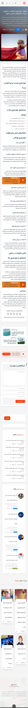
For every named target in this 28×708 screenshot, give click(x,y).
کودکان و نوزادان (18, 29)
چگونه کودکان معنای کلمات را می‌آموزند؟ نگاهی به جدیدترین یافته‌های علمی (7, 610)
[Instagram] (6, 3)
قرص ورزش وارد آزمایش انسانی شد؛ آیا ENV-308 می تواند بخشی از (15, 448)
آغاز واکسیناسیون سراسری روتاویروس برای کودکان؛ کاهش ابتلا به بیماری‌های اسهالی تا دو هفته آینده (21, 615)
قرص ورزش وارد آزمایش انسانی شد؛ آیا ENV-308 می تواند (11, 498)
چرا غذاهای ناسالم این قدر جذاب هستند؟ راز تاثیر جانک (10, 539)
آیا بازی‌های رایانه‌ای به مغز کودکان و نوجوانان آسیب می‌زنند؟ (8, 656)
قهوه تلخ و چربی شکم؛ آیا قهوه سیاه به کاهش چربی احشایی (15, 476)
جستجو (7, 418)
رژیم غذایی (15, 549)
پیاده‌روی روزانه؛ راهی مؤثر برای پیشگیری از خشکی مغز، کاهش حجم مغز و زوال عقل (10, 341)
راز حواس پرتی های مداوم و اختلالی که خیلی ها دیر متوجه (15, 441)
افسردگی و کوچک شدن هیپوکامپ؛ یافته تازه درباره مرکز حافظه (11, 519)
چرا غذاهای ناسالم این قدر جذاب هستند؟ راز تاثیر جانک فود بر (14, 462)
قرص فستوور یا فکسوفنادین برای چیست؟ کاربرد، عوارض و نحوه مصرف (17, 333)
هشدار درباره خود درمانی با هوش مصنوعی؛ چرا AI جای (11, 558)
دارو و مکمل (15, 508)
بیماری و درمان (15, 568)
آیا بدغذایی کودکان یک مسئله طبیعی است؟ (21, 653)
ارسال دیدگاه (7, 354)
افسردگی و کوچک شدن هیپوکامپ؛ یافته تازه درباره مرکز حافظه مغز (14, 455)
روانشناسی (15, 532)
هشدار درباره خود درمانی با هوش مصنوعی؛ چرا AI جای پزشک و (14, 469)
